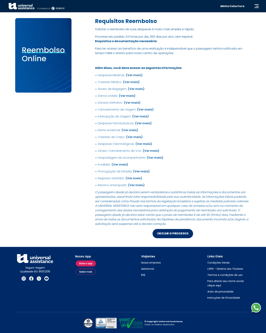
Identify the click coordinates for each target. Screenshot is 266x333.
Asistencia (147, 269)
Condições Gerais (218, 262)
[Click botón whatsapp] (256, 307)
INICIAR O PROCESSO (172, 233)
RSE (143, 275)
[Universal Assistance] (37, 6)
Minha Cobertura (232, 6)
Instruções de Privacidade (223, 298)
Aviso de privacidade (220, 291)
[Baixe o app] (86, 263)
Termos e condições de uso (225, 275)
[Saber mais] (86, 272)
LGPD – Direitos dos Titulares (225, 269)
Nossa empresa (151, 262)
